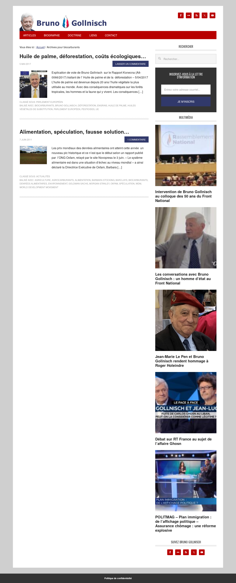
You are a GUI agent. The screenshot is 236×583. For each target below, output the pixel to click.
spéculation (127, 183)
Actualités (43, 176)
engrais (102, 105)
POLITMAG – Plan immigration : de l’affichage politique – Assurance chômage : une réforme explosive (185, 523)
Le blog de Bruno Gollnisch (67, 22)
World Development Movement (39, 187)
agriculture (43, 179)
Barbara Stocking (103, 179)
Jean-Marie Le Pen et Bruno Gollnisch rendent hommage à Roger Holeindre (181, 361)
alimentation (83, 179)
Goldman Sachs (78, 183)
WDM (138, 183)
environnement (57, 183)
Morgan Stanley (99, 183)
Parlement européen (49, 101)
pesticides (88, 109)
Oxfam (114, 183)
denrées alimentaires (33, 183)
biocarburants (44, 105)
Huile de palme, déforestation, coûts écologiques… (83, 56)
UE (97, 109)
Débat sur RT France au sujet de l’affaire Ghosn (183, 441)
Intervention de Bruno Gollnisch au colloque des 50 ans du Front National (183, 196)
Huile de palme (117, 105)
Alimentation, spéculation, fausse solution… (74, 131)
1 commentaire (136, 139)
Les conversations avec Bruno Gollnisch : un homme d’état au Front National (183, 278)
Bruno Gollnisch (66, 105)
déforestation (87, 105)
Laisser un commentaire (130, 63)
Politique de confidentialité (118, 578)
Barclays (121, 179)
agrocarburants (63, 179)
